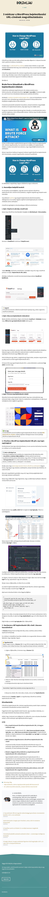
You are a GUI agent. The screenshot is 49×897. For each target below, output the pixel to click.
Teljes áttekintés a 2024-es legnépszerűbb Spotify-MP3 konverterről (21, 784)
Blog (11, 782)
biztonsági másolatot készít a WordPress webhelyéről (26, 466)
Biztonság (6, 782)
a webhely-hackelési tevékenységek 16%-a (19, 97)
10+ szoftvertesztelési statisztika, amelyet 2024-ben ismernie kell (20, 786)
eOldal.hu (5, 892)
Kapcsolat (6, 879)
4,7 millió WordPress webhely (16, 65)
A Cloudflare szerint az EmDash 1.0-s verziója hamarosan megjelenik (20, 828)
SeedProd (11, 198)
